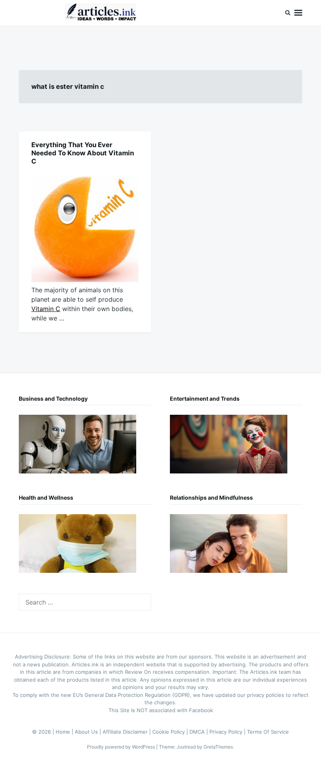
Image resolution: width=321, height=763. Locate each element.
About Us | (89, 732)
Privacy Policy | (228, 732)
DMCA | (199, 732)
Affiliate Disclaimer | (127, 732)
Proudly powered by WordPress (121, 747)
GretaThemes (218, 747)
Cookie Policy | (170, 732)
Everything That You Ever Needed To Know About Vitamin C (82, 153)
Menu (298, 13)
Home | (65, 732)
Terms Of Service (268, 732)
